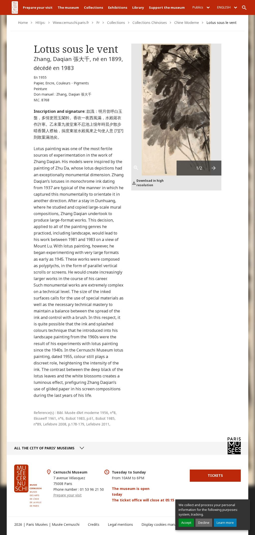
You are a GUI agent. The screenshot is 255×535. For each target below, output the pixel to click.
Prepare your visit (38, 7)
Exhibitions (117, 7)
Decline (203, 522)
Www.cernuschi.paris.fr (71, 22)
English (224, 7)
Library (138, 7)
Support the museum (167, 7)
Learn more (225, 522)
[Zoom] (139, 168)
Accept (186, 522)
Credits (93, 524)
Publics (198, 7)
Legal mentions (120, 524)
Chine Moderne (186, 22)
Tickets (215, 475)
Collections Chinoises (149, 22)
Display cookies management (165, 524)
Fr (98, 22)
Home (23, 22)
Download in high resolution (150, 182)
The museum (68, 7)
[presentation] (213, 168)
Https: (40, 22)
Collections (93, 7)
